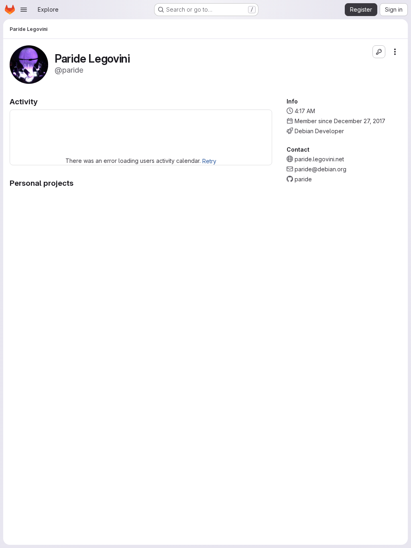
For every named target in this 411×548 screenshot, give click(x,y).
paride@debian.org (320, 169)
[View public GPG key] (378, 51)
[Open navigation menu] (23, 9)
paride (303, 179)
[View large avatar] (29, 64)
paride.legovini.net (319, 159)
